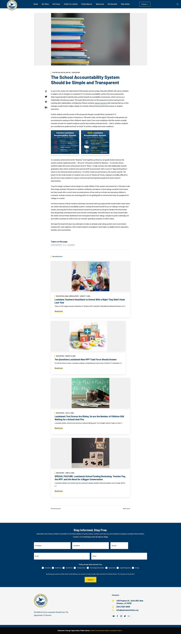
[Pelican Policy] (12, 5)
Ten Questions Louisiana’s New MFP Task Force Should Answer (86, 359)
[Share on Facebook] (46, 91)
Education (76, 72)
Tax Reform (69, 568)
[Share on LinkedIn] (46, 107)
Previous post (56, 508)
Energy (137, 568)
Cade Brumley (56, 245)
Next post (126, 508)
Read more (59, 311)
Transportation (81, 568)
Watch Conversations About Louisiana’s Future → (107, 630)
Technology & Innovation (97, 568)
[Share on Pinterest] (46, 102)
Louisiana (71, 245)
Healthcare (58, 568)
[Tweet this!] (46, 97)
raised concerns (101, 103)
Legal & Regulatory (71, 296)
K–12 (64, 245)
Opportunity (112, 568)
